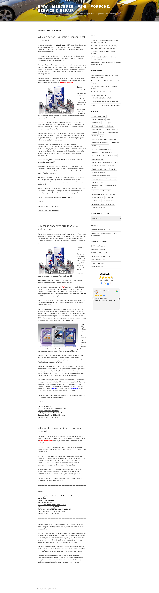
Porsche (112, 194)
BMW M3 (102, 132)
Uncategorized (95, 266)
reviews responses (96, 263)
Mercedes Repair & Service (99, 256)
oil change (95, 191)
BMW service (115, 142)
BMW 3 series (96, 122)
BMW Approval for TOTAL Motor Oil (50, 413)
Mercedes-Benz (111, 179)
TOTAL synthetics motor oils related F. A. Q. (52, 408)
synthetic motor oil (97, 197)
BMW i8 (94, 132)
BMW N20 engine (97, 136)
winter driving (109, 197)
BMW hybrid (109, 126)
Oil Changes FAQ (105, 191)
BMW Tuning (96, 152)
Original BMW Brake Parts (100, 194)
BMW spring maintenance (100, 146)
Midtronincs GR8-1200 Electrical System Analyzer (104, 186)
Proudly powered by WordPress (46, 589)
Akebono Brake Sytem (99, 116)
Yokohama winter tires (98, 207)
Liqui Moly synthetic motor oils (101, 175)
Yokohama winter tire (107, 204)
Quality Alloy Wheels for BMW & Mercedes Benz (105, 105)
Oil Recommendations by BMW (48, 210)
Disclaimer (94, 229)
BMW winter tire (107, 152)
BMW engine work (97, 126)
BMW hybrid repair (97, 129)
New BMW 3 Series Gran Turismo (103, 98)
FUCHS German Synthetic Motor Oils (103, 165)
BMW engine (107, 122)
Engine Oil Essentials (45, 406)
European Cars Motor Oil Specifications (51, 415)
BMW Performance (97, 249)
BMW (108, 119)
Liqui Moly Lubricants (98, 172)
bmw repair (112, 139)
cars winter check (97, 159)
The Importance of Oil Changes (48, 206)
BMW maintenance (113, 132)
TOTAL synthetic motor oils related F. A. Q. (52, 505)
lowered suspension (98, 179)
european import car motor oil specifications (105, 162)
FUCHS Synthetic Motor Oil (100, 169)
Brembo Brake (96, 156)
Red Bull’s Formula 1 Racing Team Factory (105, 101)
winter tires (95, 204)
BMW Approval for (54, 509)
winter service (96, 201)
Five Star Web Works (97, 233)
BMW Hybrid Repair (97, 246)
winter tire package (108, 201)
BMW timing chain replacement (101, 149)
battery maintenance (98, 119)
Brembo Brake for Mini (110, 156)
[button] (119, 299)
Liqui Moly (113, 169)
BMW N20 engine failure (99, 139)
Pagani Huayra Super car (98, 95)
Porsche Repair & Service (98, 259)
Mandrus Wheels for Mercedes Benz (102, 92)
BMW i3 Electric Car (112, 129)
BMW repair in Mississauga (100, 142)
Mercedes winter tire (98, 182)
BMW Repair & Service (98, 253)
